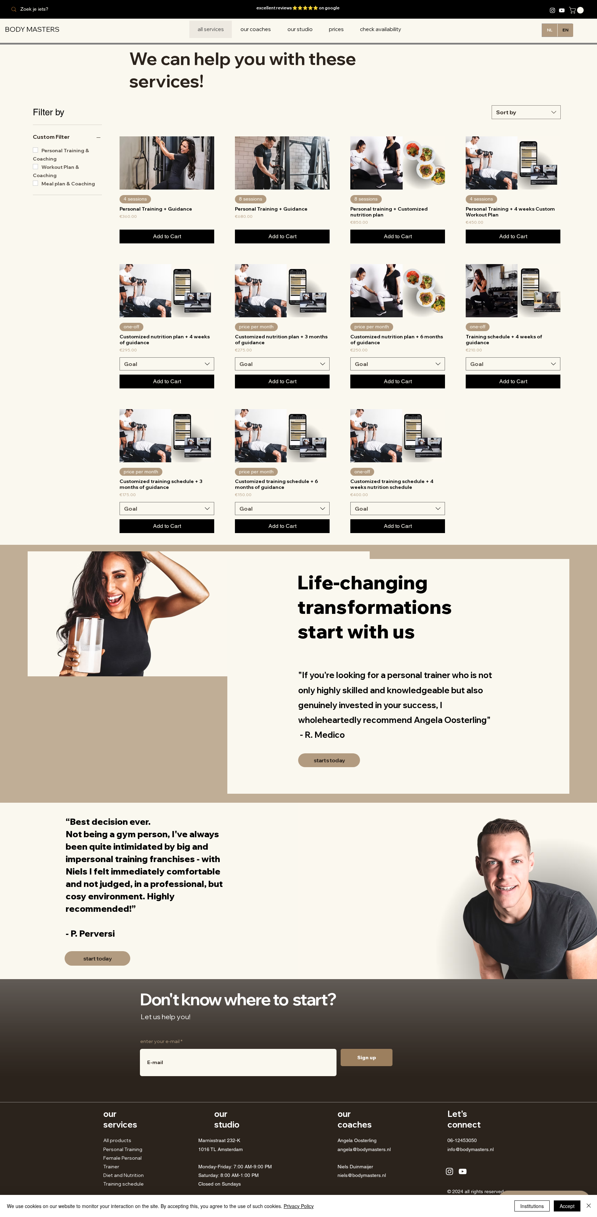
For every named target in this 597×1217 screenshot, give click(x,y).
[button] (577, 10)
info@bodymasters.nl (470, 1149)
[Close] (589, 1205)
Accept (567, 1205)
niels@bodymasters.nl (362, 1175)
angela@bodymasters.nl (364, 1149)
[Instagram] (552, 10)
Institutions (532, 1205)
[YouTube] (561, 10)
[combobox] (526, 112)
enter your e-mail (160, 1041)
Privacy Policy (299, 1205)
